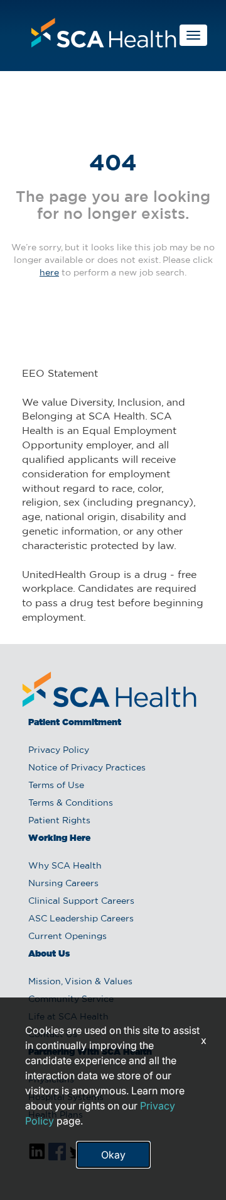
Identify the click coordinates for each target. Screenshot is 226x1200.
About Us (49, 954)
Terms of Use (56, 785)
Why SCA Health (65, 866)
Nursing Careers (63, 883)
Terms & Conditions (70, 803)
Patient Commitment (74, 722)
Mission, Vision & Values (80, 981)
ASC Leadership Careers (81, 918)
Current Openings (67, 936)
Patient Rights (59, 820)
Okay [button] (113, 1154)
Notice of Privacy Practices (87, 768)
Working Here (59, 838)
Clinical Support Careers (81, 901)
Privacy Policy (58, 750)
